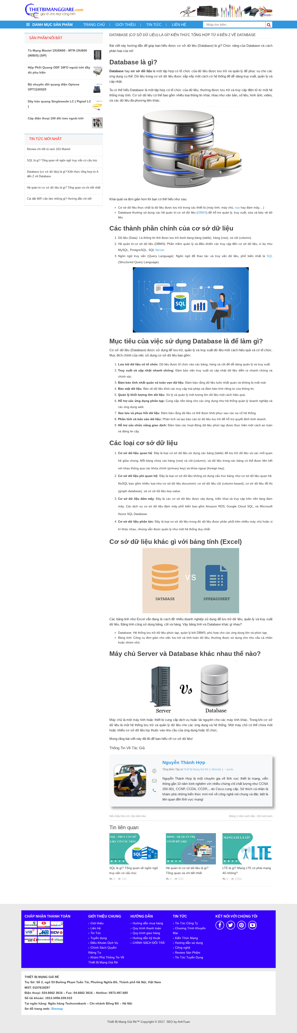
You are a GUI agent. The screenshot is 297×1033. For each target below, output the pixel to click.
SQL (269, 256)
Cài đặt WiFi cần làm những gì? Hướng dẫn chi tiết (59, 198)
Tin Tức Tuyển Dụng (189, 957)
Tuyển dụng (98, 938)
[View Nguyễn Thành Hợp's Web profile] (154, 771)
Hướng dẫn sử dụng (189, 942)
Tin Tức (95, 933)
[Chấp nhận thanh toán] (44, 931)
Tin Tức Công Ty (186, 923)
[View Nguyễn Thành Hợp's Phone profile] (154, 790)
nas (237, 207)
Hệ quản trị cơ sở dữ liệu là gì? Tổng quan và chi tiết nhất (187, 870)
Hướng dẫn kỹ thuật (146, 938)
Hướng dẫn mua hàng (148, 923)
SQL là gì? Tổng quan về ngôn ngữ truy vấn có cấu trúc (133, 870)
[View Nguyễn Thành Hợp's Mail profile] (154, 780)
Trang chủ (94, 25)
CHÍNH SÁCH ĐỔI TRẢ (149, 942)
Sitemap (57, 1008)
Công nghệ (182, 947)
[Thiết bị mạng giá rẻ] (54, 10)
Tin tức (153, 25)
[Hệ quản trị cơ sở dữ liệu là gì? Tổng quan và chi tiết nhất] (191, 848)
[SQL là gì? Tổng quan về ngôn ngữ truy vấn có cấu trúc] (134, 848)
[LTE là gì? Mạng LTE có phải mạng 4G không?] (247, 848)
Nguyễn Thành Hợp (183, 762)
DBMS (202, 212)
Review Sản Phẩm (187, 952)
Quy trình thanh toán (147, 928)
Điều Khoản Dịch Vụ (104, 942)
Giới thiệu (125, 25)
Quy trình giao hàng (146, 933)
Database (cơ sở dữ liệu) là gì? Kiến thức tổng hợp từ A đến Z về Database (62, 174)
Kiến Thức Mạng (186, 938)
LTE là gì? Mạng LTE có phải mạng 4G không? (246, 870)
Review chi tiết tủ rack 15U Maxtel (48, 149)
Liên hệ (179, 25)
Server (159, 250)
